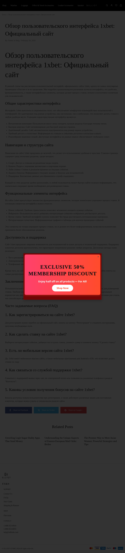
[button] (98, 257)
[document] (62, 276)
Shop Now (62, 288)
